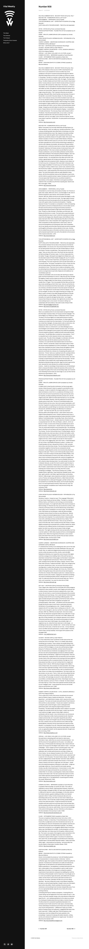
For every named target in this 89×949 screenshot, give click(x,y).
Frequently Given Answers (10, 40)
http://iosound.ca (48, 489)
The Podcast (6, 38)
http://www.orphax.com (49, 781)
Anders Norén (80, 938)
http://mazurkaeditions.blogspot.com (53, 920)
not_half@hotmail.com (50, 634)
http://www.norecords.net (50, 491)
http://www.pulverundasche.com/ (52, 375)
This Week (6, 33)
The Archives (6, 35)
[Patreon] (11, 944)
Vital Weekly (9, 6)
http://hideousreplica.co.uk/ (50, 732)
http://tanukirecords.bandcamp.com (53, 812)
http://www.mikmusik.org (50, 582)
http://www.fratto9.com (49, 235)
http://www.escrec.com (49, 122)
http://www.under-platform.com (51, 688)
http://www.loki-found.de (50, 185)
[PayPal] (8, 944)
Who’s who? (6, 42)
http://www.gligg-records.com (51, 304)
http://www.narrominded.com (51, 539)
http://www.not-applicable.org (51, 306)
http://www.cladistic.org (49, 846)
